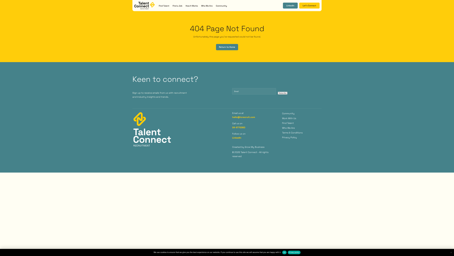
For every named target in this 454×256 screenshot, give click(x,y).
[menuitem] (164, 5)
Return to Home (227, 47)
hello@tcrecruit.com (243, 117)
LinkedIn (236, 137)
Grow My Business (254, 147)
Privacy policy (294, 252)
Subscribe (282, 93)
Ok (284, 252)
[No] (451, 252)
